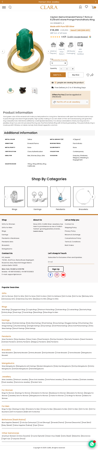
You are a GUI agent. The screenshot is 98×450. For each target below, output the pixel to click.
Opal (35, 425)
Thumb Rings (28, 312)
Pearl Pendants (43, 339)
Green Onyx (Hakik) (53, 436)
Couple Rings (32, 310)
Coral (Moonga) (44, 422)
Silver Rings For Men (51, 312)
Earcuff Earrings (19, 328)
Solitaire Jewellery (87, 380)
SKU (51, 23)
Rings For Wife (53, 299)
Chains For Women (57, 396)
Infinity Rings (7, 312)
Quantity (53, 68)
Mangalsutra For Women (39, 396)
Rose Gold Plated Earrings (78, 326)
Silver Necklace (20, 339)
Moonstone (86, 436)
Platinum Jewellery (21, 380)
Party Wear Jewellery (71, 380)
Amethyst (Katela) (9, 436)
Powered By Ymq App (59, 60)
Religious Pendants (39, 342)
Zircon (41, 425)
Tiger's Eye (6, 439)
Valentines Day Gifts (24, 299)
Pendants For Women (40, 393)
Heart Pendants (87, 339)
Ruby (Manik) (7, 425)
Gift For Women (7, 296)
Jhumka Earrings (20, 326)
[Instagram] (56, 275)
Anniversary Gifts (9, 299)
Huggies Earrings (72, 323)
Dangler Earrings (34, 326)
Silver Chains (32, 339)
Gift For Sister (31, 296)
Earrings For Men (19, 409)
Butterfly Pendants (72, 339)
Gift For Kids (67, 296)
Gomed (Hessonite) (73, 422)
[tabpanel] (25, 50)
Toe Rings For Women (74, 396)
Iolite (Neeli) (66, 436)
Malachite (76, 436)
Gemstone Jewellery (22, 382)
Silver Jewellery (7, 380)
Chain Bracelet (61, 353)
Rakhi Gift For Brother (32, 412)
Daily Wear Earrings (34, 323)
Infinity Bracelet (35, 353)
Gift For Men (73, 409)
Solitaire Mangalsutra (20, 369)
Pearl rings (17, 312)
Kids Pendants (53, 342)
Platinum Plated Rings (47, 310)
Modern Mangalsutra (45, 366)
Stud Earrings (84, 323)
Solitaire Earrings (19, 323)
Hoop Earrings (59, 323)
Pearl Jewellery (8, 382)
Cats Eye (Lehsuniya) (29, 422)
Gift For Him (84, 409)
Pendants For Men (33, 409)
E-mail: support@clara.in (11, 274)
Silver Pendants (7, 339)
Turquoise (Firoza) (18, 439)
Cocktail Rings (73, 310)
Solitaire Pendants (9, 342)
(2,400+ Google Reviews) (77, 37)
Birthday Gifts (88, 296)
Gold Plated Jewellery (54, 380)
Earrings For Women (23, 393)
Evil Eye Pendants (57, 339)
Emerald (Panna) (58, 422)
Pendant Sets (37, 382)
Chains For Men (47, 409)
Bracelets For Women (75, 393)
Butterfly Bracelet (21, 353)
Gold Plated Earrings (60, 326)
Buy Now (75, 75)
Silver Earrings (7, 323)
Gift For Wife (19, 296)
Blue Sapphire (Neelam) (10, 422)
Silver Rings (6, 310)
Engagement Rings (19, 310)
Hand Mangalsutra (37, 369)
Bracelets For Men (61, 409)
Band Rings (38, 312)
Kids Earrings (30, 328)
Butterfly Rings (85, 310)
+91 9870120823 (27, 271)
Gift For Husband (17, 412)
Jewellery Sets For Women (19, 396)
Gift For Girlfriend (55, 296)
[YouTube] (63, 275)
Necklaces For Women (58, 393)
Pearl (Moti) (87, 422)
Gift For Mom (42, 296)
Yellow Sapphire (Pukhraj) (23, 425)
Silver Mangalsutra (8, 366)
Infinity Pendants (24, 342)
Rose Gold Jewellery (37, 380)
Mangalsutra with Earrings (26, 366)
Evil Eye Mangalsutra (80, 366)
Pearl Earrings (47, 323)
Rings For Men (7, 409)
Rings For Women (8, 393)
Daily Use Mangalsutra (62, 366)
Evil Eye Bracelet (49, 353)
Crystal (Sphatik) (38, 436)
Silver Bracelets (7, 353)
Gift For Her (77, 296)
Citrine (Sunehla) (24, 436)
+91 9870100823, (14, 271)
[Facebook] (50, 275)
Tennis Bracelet (75, 353)
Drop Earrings (46, 326)
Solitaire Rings (61, 310)
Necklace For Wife (40, 299)
